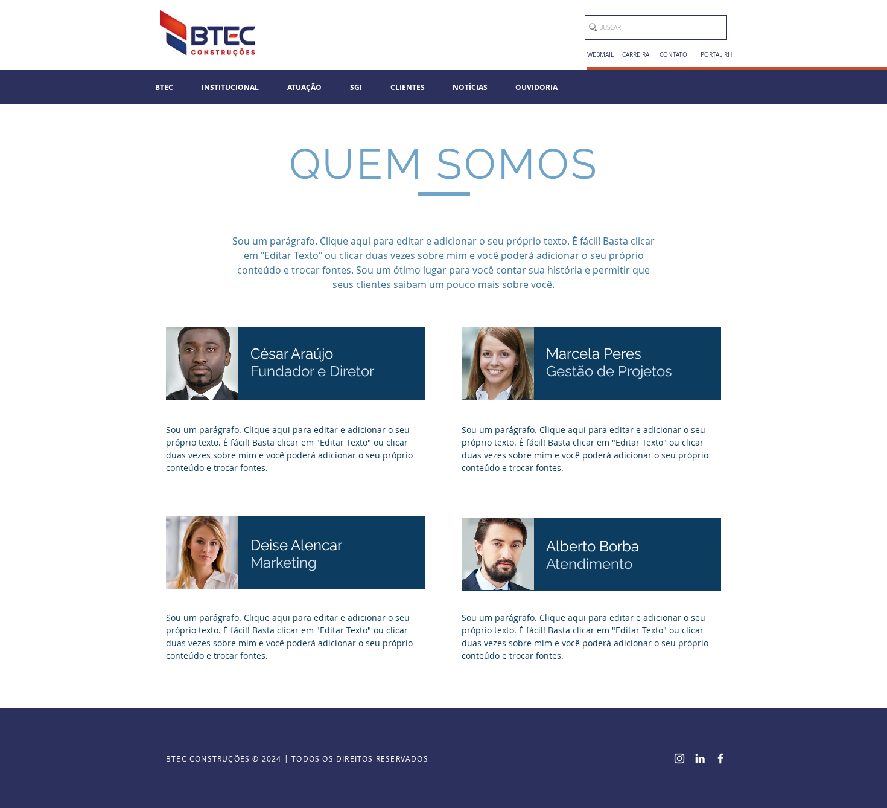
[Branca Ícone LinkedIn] (700, 758)
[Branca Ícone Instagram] (679, 758)
